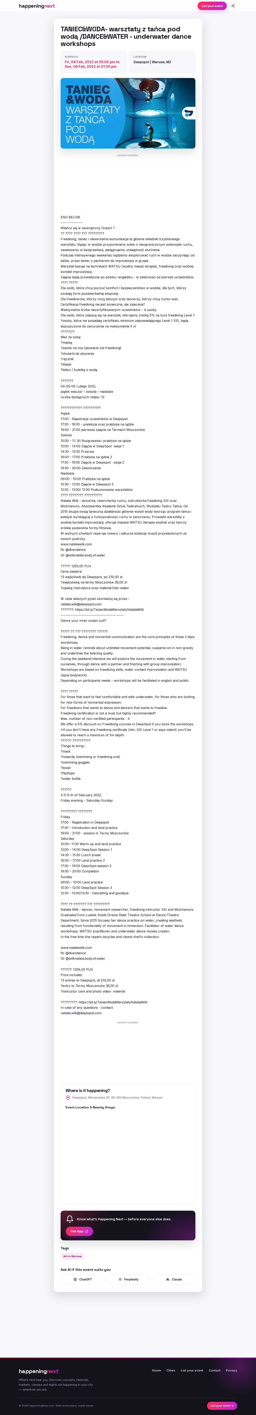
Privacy (231, 1370)
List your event (212, 6)
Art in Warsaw (72, 1256)
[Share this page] (233, 6)
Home (156, 1370)
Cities (171, 1370)
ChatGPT (85, 1279)
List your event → (222, 1405)
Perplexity (131, 1279)
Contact (214, 1370)
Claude (177, 1279)
